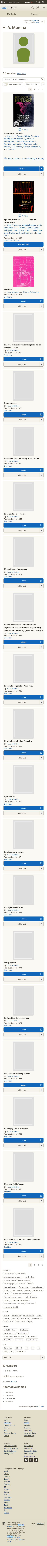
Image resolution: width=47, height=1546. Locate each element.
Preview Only (23, 244)
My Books (11, 14)
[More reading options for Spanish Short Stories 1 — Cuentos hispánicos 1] (41, 249)
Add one (14, 1381)
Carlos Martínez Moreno (20, 233)
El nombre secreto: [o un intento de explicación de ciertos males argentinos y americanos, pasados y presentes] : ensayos (23, 627)
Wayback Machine (13, 1537)
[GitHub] (36, 1460)
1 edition (7, 1191)
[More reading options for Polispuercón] (41, 979)
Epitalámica (9, 796)
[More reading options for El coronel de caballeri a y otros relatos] (41, 1256)
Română (7, 1500)
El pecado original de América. (18, 741)
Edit (42, 21)
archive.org (11, 1539)
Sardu (6, 1502)
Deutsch (7, 1476)
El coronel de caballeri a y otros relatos (22, 1239)
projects (10, 1536)
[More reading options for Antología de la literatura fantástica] (41, 174)
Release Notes (29, 1456)
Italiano (6, 1492)
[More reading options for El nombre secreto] (41, 647)
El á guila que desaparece (15, 569)
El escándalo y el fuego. (14, 513)
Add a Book (28, 1454)
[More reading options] (41, 168)
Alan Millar (35, 20)
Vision (6, 1420)
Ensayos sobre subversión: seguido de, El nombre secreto (22, 346)
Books (26, 1423)
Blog (5, 1430)
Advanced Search (30, 1433)
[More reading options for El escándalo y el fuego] (41, 530)
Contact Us (28, 1448)
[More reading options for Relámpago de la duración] (41, 1145)
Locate (23, 301)
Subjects (27, 1428)
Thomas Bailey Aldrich (25, 141)
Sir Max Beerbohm (31, 146)
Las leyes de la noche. (13, 907)
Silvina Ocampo (31, 136)
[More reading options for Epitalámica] (41, 813)
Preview (25, 130)
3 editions (8, 297)
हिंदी (5, 1487)
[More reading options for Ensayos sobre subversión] (41, 364)
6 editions (8, 240)
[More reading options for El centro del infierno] (41, 1200)
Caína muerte (10, 403)
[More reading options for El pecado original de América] (41, 758)
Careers (7, 1428)
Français (7, 1484)
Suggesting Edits (30, 1451)
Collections (28, 1430)
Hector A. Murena (31, 292)
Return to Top (29, 1436)
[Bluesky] (26, 1460)
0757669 (40, 1524)
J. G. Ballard (16, 146)
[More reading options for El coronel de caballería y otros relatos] (41, 475)
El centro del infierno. (14, 1184)
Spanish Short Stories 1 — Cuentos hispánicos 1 (20, 221)
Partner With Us (9, 1425)
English (6, 1479)
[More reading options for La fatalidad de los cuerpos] (41, 1034)
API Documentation (11, 1448)
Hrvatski (7, 1489)
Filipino (6, 1513)
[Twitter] (31, 1460)
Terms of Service (10, 1433)
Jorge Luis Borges (15, 136)
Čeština (6, 1474)
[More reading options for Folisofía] (41, 306)
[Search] (32, 7)
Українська (8, 1508)
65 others (11, 149)
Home (26, 1420)
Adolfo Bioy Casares (13, 138)
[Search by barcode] (38, 7)
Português (7, 1497)
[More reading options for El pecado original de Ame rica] (41, 702)
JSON (42, 1406)
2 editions (8, 410)
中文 (5, 1510)
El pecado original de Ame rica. (18, 685)
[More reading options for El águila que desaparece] (41, 586)
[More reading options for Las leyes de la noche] (41, 924)
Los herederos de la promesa (17, 1073)
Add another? (21, 74)
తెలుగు (6, 1505)
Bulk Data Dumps (10, 1451)
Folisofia (8, 289)
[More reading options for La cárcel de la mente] (41, 868)
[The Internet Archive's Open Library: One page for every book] (10, 7)
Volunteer (7, 1423)
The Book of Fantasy (13, 133)
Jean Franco (12, 225)
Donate (29, 2)
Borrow (21, 169)
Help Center (28, 1446)
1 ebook (16, 240)
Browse (34, 14)
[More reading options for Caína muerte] (41, 419)
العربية (6, 1471)
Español (7, 1481)
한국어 (6, 1494)
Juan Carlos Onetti (21, 230)
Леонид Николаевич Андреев (18, 144)
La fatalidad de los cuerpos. (16, 1017)
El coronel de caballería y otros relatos (21, 458)
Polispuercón (10, 962)
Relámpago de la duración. (16, 1128)
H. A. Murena (19, 227)
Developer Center (10, 1446)
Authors (27, 1425)
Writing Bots (8, 1454)
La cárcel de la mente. (14, 851)
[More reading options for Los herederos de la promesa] (41, 1090)
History (36, 22)
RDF (37, 1406)
